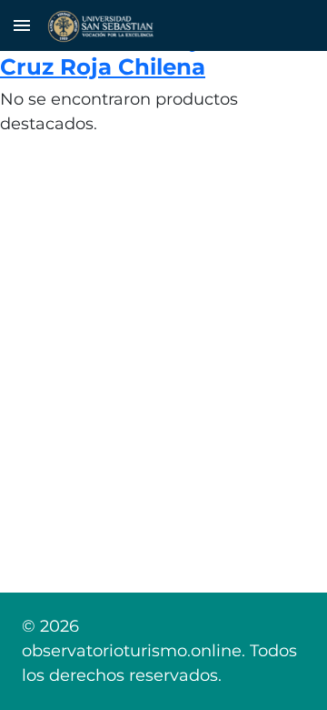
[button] (22, 25)
